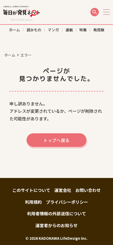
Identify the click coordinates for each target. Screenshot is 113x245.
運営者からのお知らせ (56, 225)
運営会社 (62, 190)
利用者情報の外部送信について (56, 213)
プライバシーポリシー (67, 202)
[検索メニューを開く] (94, 12)
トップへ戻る (56, 140)
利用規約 (33, 202)
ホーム (9, 55)
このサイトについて (31, 190)
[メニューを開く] (106, 12)
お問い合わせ (88, 190)
